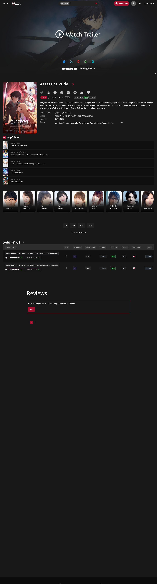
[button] (16, 257)
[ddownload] (69, 68)
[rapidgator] (87, 68)
